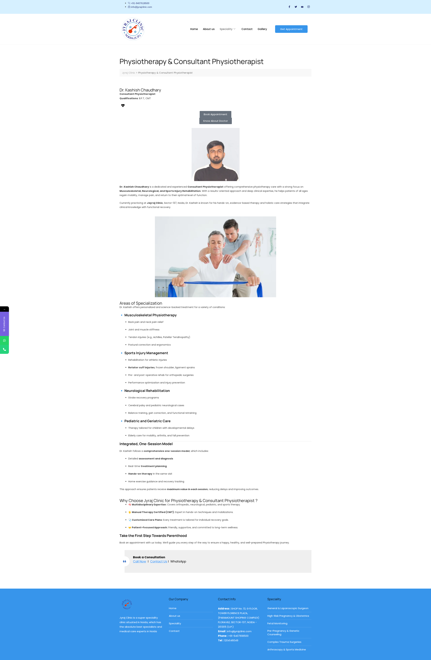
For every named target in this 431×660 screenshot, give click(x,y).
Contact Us (158, 561)
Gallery (262, 29)
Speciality (226, 29)
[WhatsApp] (4, 340)
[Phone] (4, 349)
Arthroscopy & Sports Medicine (286, 649)
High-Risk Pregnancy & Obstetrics (288, 616)
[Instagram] (308, 7)
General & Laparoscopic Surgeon (287, 608)
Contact (247, 29)
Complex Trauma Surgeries (284, 642)
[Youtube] (302, 7)
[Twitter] (296, 7)
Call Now (139, 561)
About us (209, 29)
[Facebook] (289, 7)
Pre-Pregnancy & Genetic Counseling (283, 632)
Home (194, 29)
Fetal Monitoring (277, 623)
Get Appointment (291, 29)
